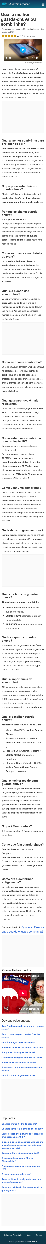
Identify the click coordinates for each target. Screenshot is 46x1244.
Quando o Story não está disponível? (20, 1152)
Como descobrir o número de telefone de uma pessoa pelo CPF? (22, 1135)
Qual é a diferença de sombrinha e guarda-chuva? (23, 1027)
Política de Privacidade (12, 1235)
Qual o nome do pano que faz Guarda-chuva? (21, 1036)
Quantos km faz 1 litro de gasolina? (19, 1123)
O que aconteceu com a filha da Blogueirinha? (17, 1159)
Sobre (29, 1235)
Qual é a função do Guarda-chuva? (19, 1042)
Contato (39, 1235)
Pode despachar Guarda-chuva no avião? (22, 1047)
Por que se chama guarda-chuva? (18, 1052)
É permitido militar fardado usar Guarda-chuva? (22, 1069)
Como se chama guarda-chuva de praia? (22, 1057)
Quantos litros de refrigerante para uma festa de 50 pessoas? (21, 1180)
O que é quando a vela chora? (17, 1174)
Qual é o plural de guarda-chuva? (18, 1075)
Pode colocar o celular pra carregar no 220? (21, 1167)
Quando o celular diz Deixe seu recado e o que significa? (23, 1189)
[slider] (17, 58)
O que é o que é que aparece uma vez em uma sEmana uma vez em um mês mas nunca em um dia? (22, 1145)
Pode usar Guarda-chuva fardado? (19, 1062)
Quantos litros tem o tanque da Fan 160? (22, 1128)
